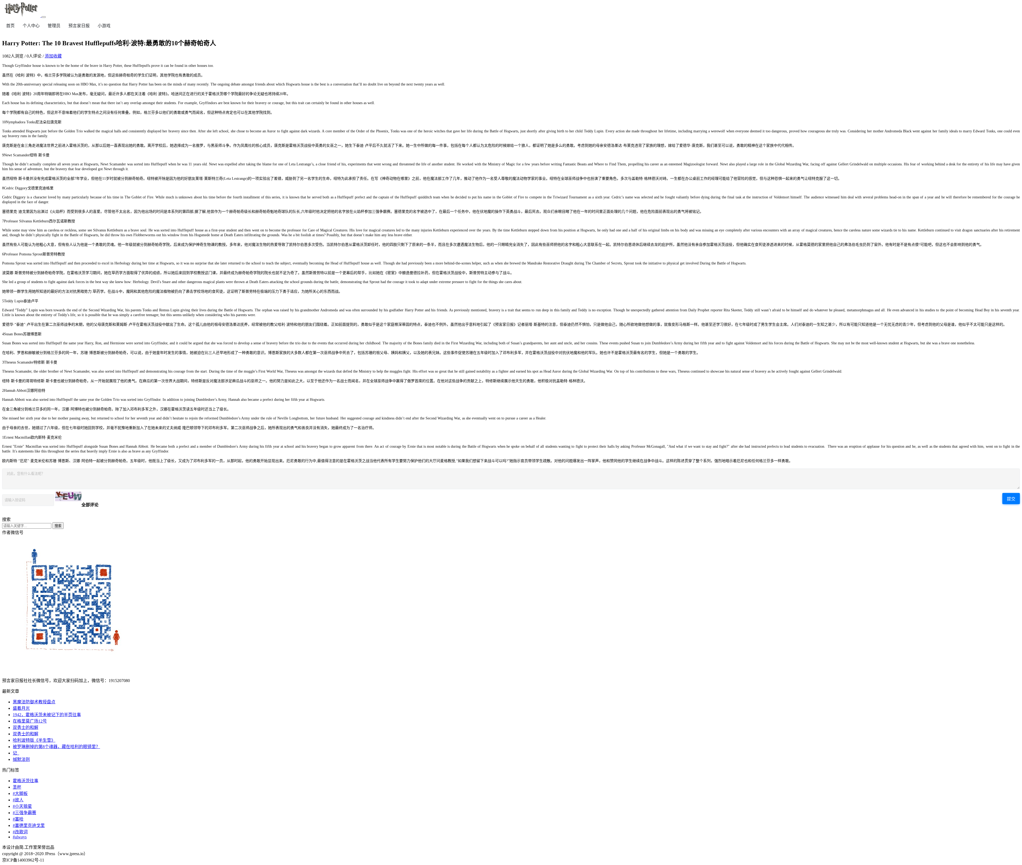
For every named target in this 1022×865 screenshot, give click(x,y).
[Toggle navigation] (44, 17)
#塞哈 (18, 819)
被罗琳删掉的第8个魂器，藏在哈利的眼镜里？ (56, 746)
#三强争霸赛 (24, 812)
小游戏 (104, 25)
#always (20, 837)
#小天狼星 (22, 806)
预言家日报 (79, 25)
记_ (16, 753)
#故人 (18, 800)
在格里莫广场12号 (30, 721)
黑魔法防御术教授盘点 (34, 702)
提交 (1011, 499)
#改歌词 (20, 832)
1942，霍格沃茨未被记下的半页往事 (47, 714)
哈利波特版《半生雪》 (34, 740)
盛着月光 (21, 708)
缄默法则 (21, 759)
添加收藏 (53, 56)
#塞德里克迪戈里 (29, 825)
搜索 (58, 526)
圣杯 (17, 787)
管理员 (54, 25)
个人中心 (31, 25)
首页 (10, 25)
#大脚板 (20, 793)
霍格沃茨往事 (25, 780)
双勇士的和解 (25, 727)
